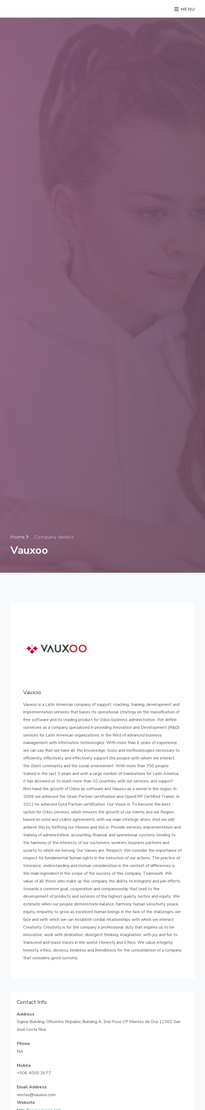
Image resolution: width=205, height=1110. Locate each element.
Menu (187, 9)
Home (18, 537)
